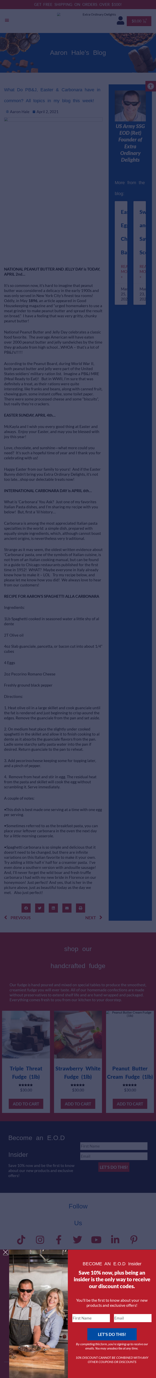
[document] (78, 689)
